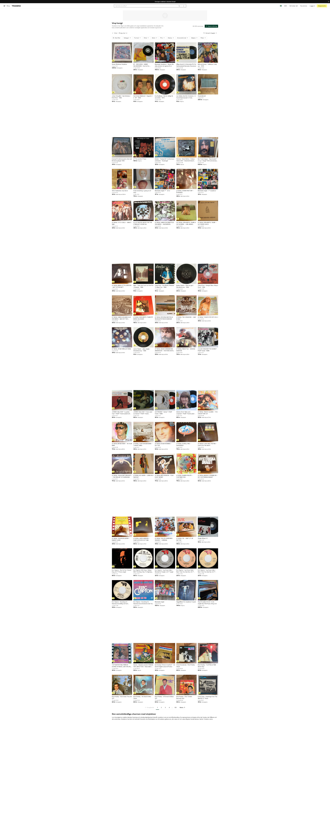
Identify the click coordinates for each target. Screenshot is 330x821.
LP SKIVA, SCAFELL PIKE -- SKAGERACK (183, 444)
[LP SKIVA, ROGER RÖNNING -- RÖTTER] (165, 432)
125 (176, 707)
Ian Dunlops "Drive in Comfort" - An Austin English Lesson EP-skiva (165, 665)
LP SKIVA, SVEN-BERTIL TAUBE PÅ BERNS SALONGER (143, 318)
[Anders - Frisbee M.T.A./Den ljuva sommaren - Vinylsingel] (165, 147)
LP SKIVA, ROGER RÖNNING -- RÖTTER (163, 444)
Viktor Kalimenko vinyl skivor (120, 190)
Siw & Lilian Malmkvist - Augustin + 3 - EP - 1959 (143, 97)
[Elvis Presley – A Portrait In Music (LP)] (165, 685)
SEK (285, 6)
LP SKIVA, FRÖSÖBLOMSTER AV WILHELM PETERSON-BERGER (164, 318)
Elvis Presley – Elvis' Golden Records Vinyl (184, 697)
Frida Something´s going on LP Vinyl (142, 191)
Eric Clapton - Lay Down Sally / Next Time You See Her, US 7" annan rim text (206, 571)
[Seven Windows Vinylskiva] (122, 52)
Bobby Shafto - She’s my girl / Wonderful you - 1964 (184, 286)
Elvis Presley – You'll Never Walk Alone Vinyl (207, 665)
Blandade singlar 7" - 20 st (162, 190)
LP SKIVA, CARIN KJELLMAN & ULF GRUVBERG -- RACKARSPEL (164, 223)
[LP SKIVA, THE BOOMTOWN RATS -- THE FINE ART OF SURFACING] (122, 464)
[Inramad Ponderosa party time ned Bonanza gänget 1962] (122, 147)
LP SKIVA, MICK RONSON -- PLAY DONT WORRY (164, 476)
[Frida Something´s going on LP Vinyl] (143, 179)
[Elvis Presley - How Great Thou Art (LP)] (122, 685)
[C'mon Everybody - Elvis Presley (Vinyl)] (186, 653)
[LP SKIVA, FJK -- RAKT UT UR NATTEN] (186, 527)
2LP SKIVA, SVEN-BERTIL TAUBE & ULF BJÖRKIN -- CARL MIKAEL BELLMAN (186, 223)
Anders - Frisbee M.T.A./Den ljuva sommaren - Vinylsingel (164, 159)
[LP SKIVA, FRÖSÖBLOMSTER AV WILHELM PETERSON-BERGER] (165, 305)
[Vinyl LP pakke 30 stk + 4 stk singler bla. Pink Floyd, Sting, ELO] (208, 590)
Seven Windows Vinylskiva (119, 64)
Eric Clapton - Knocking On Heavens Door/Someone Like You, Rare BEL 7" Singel (143, 603)
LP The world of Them (139, 159)
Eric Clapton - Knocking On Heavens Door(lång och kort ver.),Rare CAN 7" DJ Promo (120, 603)
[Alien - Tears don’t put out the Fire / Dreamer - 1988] (143, 274)
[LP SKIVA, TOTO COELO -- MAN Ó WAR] (122, 211)
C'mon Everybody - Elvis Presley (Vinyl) (185, 665)
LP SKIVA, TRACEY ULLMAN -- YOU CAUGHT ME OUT (208, 412)
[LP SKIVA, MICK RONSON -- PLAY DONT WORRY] (165, 464)
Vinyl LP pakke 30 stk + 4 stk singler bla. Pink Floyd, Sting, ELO (207, 602)
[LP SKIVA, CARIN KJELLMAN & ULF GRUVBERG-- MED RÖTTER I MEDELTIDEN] (122, 305)
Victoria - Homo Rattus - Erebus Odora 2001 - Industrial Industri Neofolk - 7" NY (185, 160)
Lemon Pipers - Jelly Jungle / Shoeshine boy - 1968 (141, 349)
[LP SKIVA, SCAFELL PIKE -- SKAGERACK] (186, 432)
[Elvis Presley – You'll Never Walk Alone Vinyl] (208, 653)
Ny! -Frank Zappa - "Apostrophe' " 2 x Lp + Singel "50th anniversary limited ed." (207, 160)
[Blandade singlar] (165, 590)
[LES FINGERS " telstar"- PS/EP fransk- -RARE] (165, 400)
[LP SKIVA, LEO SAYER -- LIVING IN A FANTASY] (143, 464)
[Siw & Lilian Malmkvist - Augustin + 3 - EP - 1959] (143, 84)
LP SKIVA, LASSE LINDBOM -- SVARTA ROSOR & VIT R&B (141, 539)
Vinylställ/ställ (202, 96)
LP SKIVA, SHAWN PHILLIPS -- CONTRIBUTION (184, 476)
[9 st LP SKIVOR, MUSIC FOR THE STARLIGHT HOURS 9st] (143, 211)
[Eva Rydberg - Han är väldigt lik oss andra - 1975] (165, 84)
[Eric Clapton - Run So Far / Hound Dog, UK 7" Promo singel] (122, 558)
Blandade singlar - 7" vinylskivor (207, 190)
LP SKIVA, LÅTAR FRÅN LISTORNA (121, 349)
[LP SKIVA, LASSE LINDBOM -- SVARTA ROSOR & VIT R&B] (143, 527)
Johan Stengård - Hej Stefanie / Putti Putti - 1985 (121, 97)
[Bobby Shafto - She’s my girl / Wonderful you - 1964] (186, 274)
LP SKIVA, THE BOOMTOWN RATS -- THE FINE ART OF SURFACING (122, 476)
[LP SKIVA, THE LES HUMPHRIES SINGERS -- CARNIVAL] (165, 527)
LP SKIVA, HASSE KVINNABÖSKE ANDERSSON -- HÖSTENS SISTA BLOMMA (164, 350)
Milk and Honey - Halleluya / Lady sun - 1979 (207, 65)
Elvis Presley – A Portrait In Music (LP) (164, 697)
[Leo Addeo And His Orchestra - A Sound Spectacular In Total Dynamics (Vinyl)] (186, 84)
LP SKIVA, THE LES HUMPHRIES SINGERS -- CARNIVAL (164, 539)
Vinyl (115, 33)
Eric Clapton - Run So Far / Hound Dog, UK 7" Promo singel (121, 571)
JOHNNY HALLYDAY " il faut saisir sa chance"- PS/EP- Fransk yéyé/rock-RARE (142, 413)
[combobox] (147, 5)
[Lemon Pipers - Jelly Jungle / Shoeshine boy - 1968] (143, 337)
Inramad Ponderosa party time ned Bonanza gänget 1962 (122, 159)
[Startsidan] (16, 5)
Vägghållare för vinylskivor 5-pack (186, 602)
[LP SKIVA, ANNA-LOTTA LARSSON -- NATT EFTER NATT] (122, 274)
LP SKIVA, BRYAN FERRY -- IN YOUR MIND (122, 444)
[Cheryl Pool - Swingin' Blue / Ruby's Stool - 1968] (208, 274)
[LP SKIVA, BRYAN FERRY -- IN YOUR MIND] (122, 432)
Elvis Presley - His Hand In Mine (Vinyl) (142, 697)
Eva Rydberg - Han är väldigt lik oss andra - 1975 (164, 97)
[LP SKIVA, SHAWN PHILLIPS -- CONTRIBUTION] (186, 464)
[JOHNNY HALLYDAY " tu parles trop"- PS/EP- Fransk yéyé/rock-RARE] (122, 400)
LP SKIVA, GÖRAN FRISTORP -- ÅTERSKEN (185, 191)
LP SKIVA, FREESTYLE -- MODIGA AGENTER (185, 349)
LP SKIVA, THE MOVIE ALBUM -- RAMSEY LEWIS (121, 539)
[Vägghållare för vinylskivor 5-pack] (186, 590)
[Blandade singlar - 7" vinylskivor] (208, 179)
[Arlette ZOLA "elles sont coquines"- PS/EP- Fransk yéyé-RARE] (186, 400)
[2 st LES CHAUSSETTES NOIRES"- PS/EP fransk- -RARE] (208, 337)
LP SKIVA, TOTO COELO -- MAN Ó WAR (121, 223)
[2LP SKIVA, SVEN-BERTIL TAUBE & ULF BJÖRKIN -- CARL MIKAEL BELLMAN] (186, 211)
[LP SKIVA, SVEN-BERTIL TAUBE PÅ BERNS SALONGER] (143, 305)
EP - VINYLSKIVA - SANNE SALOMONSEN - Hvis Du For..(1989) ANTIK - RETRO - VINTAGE (143, 65)
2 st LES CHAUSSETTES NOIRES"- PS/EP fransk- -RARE (207, 349)
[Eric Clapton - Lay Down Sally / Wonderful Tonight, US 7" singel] (165, 558)
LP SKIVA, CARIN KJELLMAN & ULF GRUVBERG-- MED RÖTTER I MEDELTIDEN (121, 318)
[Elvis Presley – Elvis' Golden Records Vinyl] (186, 685)
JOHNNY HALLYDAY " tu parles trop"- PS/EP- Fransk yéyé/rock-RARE (121, 413)
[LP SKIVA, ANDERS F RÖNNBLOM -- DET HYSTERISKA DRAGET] (208, 464)
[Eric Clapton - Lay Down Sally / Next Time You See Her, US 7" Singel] (186, 558)
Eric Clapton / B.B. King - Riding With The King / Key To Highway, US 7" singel (142, 571)
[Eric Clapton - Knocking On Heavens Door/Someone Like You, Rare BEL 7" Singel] (143, 590)
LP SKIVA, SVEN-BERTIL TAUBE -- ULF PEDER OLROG (207, 223)
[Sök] (179, 5)
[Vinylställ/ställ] (208, 84)
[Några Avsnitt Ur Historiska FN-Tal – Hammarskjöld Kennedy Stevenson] (186, 52)
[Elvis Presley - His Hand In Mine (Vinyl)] (143, 685)
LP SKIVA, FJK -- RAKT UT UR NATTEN (184, 539)
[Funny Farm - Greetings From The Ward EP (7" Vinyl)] (208, 685)
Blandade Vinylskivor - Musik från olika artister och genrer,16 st (164, 65)
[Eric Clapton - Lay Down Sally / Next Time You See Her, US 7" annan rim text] (208, 558)
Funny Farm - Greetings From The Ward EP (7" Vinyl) (207, 697)
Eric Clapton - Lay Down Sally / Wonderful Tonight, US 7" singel (164, 571)
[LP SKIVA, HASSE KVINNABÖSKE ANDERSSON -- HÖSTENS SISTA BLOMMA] (165, 337)
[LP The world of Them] (143, 147)
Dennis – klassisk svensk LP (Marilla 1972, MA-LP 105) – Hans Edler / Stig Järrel (143, 666)
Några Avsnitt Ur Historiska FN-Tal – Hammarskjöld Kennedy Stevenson (186, 65)
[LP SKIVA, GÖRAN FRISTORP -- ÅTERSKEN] (186, 179)
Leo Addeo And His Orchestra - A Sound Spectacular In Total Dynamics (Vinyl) (185, 97)
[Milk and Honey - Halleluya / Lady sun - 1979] (208, 52)
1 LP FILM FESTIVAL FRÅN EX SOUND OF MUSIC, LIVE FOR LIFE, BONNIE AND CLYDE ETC (121, 666)
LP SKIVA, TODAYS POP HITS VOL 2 (208, 317)
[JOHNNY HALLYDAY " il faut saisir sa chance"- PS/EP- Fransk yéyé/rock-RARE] (143, 400)
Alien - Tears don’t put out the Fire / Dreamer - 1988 (143, 286)
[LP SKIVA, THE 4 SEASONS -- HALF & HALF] (186, 305)
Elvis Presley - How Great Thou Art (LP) (122, 697)
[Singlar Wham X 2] (208, 527)
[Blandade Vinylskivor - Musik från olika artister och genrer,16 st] (165, 52)
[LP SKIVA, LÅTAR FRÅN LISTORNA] (122, 337)
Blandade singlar (159, 602)
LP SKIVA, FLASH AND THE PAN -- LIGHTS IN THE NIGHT (207, 444)
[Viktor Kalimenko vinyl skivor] (122, 179)
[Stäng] (328, 2)
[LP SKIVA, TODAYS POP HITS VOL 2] (208, 305)
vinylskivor (161, 717)
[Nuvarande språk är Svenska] (280, 5)
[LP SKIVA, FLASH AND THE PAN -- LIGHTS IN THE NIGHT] (208, 432)
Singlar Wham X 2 (203, 538)
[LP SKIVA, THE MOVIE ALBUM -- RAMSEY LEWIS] (122, 527)
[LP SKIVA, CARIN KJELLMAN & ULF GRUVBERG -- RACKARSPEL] (165, 211)
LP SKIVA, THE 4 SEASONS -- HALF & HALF (186, 318)
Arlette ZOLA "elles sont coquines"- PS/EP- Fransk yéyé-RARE (185, 413)
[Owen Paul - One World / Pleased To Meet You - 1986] (165, 274)
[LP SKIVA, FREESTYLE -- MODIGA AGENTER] (186, 337)
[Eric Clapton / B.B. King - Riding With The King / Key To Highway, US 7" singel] (143, 558)
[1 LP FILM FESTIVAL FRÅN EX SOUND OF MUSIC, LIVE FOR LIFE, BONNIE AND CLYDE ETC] (122, 653)
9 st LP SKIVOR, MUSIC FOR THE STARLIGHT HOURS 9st (142, 223)
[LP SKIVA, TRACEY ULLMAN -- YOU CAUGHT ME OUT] (208, 400)
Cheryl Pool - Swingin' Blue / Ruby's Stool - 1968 (208, 286)
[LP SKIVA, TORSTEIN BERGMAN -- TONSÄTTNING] (143, 432)
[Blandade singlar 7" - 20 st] (165, 179)
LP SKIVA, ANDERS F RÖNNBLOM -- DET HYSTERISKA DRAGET (208, 476)
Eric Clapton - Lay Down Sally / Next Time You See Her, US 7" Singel (185, 571)
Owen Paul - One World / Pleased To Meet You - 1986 (164, 286)
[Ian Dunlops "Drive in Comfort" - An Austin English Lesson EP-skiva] (165, 653)
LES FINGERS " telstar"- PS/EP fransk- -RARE (163, 412)
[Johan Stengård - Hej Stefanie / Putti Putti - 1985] (122, 84)
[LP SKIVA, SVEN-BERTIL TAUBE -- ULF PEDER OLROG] (208, 211)
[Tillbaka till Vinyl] (112, 33)
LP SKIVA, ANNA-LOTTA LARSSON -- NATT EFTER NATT (122, 286)
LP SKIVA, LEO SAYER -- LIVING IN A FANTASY (143, 476)
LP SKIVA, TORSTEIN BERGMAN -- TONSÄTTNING (143, 444)
